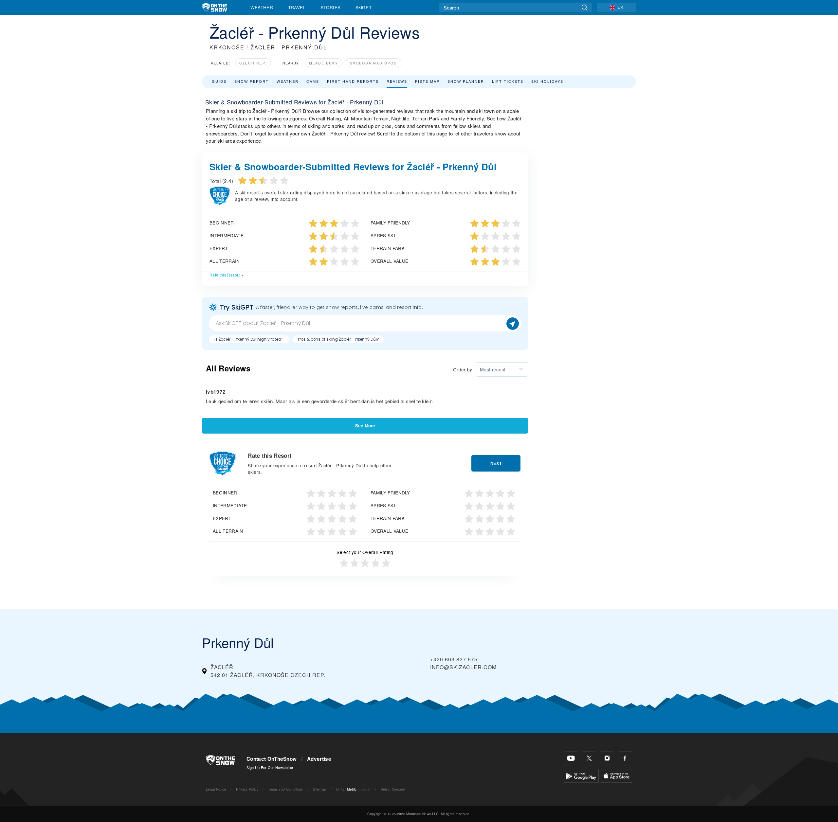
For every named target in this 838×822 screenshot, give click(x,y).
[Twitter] (589, 758)
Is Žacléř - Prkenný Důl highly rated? (248, 339)
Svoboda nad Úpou (373, 63)
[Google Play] (581, 775)
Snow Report (251, 81)
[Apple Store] (616, 775)
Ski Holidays (547, 81)
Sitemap (319, 789)
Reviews (397, 81)
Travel (297, 7)
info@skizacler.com (463, 667)
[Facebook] (625, 758)
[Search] (584, 7)
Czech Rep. (253, 63)
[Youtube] (571, 758)
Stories (330, 7)
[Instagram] (607, 758)
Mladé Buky (323, 63)
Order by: (463, 369)
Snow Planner (465, 81)
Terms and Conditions (285, 789)
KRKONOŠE (227, 47)
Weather (261, 7)
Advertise (319, 758)
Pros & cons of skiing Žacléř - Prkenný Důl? (338, 339)
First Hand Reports (353, 81)
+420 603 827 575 (454, 659)
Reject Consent (393, 789)
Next (496, 463)
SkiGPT (363, 7)
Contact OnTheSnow (271, 758)
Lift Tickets (507, 81)
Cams (312, 81)
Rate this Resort (225, 274)
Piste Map (427, 81)
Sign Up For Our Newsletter (269, 767)
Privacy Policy (247, 789)
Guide (219, 81)
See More (365, 425)
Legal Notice (216, 789)
